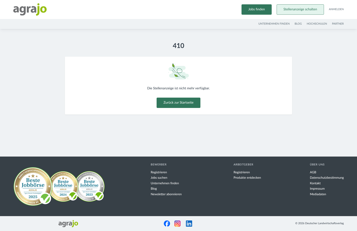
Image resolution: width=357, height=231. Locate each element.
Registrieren (159, 172)
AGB (313, 172)
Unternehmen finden (274, 24)
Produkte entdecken (247, 177)
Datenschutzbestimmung (327, 177)
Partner (338, 24)
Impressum (317, 188)
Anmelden (336, 9)
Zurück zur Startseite (178, 102)
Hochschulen (317, 24)
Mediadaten (318, 194)
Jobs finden (256, 9)
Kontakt (315, 183)
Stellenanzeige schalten (300, 9)
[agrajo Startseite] (30, 9)
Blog (298, 24)
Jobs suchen (159, 177)
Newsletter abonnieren (166, 194)
